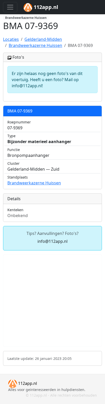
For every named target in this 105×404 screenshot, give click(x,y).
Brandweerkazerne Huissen (34, 183)
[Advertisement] (52, 301)
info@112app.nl (52, 241)
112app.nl (27, 383)
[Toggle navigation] (10, 7)
